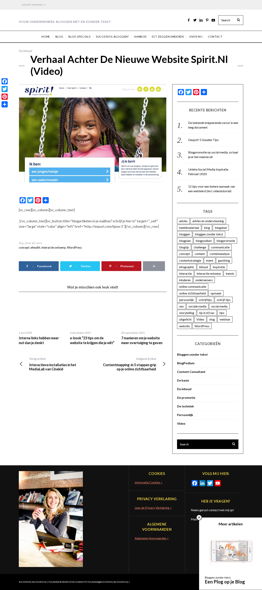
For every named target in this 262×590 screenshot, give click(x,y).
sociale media (197, 306)
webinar (225, 319)
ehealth (35, 247)
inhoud (203, 267)
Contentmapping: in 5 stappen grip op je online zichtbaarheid (129, 364)
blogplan (185, 240)
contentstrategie (190, 260)
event (209, 260)
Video (200, 319)
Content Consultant (191, 371)
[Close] (199, 517)
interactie (185, 273)
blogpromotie (226, 240)
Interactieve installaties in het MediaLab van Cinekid (52, 364)
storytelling (186, 313)
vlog (212, 319)
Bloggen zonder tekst (192, 354)
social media (219, 306)
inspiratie (219, 267)
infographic (186, 267)
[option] (41, 321)
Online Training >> (34, 4)
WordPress (74, 247)
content (200, 253)
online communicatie (192, 286)
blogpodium (204, 240)
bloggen (184, 234)
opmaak (216, 293)
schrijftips (205, 300)
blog (207, 227)
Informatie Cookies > (148, 482)
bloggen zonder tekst (209, 234)
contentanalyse (220, 253)
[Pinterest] (4, 97)
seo (181, 306)
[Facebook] (4, 81)
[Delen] (4, 104)
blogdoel (221, 227)
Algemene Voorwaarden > (152, 538)
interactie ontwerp (53, 247)
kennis (230, 273)
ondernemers (204, 280)
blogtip (184, 247)
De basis (183, 380)
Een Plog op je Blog (225, 581)
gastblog (224, 260)
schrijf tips (224, 300)
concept (24, 247)
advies (183, 221)
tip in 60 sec (207, 313)
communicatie (220, 247)
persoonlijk (186, 300)
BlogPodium (185, 363)
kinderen (185, 280)
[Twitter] (4, 89)
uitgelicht (185, 319)
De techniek (185, 406)
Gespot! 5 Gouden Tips (203, 140)
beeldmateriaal (189, 227)
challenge (200, 247)
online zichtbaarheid (192, 293)
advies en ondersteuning (208, 221)
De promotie (186, 397)
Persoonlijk (185, 415)
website (184, 326)
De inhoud (25, 51)
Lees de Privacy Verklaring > (153, 507)
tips (221, 313)
